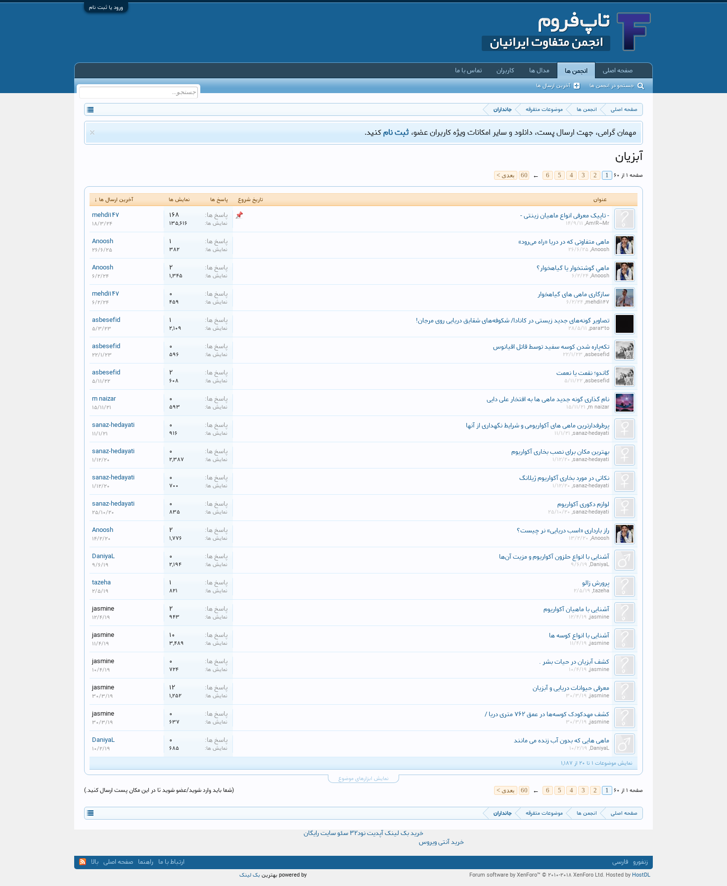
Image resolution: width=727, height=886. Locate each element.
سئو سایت (334, 833)
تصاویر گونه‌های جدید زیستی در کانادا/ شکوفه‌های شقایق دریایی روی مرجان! (512, 320)
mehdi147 (105, 214)
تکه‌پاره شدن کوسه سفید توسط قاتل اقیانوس (551, 346)
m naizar (598, 407)
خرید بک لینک (404, 833)
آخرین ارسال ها (553, 85)
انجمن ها (576, 70)
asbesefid (106, 319)
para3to (599, 328)
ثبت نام (396, 132)
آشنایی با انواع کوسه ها (579, 635)
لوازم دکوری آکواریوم (583, 504)
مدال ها (539, 70)
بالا (94, 862)
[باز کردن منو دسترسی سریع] (90, 109)
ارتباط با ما (171, 862)
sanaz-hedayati (591, 433)
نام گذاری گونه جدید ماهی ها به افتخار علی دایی (548, 399)
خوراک (82, 861)
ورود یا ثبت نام (106, 7)
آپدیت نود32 (366, 833)
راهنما (145, 862)
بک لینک (249, 875)
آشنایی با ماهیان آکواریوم (576, 609)
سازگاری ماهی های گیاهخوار (573, 294)
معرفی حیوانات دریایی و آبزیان (571, 687)
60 (524, 175)
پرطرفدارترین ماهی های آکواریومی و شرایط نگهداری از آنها (537, 425)
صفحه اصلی (618, 70)
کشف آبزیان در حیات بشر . (574, 661)
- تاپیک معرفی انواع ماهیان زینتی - (564, 215)
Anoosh (600, 249)
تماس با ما (468, 70)
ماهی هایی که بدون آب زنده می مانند (561, 740)
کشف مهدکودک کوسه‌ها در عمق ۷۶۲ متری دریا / (547, 714)
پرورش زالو (595, 582)
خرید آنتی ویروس (441, 842)
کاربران (505, 70)
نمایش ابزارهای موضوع (363, 779)
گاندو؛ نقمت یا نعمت (582, 372)
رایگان (311, 833)
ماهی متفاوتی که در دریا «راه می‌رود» (563, 241)
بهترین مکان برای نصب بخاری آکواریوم (560, 451)
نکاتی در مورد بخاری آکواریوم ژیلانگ (564, 477)
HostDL (641, 875)
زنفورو (640, 862)
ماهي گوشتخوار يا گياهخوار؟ (573, 267)
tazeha (601, 590)
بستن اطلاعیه (92, 132)
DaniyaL (599, 564)
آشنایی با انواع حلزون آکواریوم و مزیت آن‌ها (554, 556)
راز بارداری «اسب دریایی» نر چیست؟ (563, 530)
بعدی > (506, 175)
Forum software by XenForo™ (536, 875)
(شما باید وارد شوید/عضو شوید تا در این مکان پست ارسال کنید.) (159, 790)
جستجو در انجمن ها (612, 85)
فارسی (620, 862)
